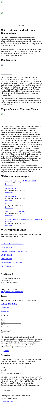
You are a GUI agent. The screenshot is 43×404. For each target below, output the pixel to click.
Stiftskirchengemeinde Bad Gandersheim (15, 251)
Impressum (14, 401)
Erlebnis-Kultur (6, 259)
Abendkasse (5, 311)
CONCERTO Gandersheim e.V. (12, 244)
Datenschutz (5, 401)
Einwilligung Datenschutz (12, 373)
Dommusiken (9, 185)
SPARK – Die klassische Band (16, 211)
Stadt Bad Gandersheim (9, 266)
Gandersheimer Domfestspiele (11, 262)
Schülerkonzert (10, 188)
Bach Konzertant (11, 204)
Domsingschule (6, 247)
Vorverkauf (5, 308)
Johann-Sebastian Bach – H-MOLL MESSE (20, 181)
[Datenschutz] (21, 333)
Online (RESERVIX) (9, 304)
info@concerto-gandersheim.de (12, 292)
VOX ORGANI (6, 255)
